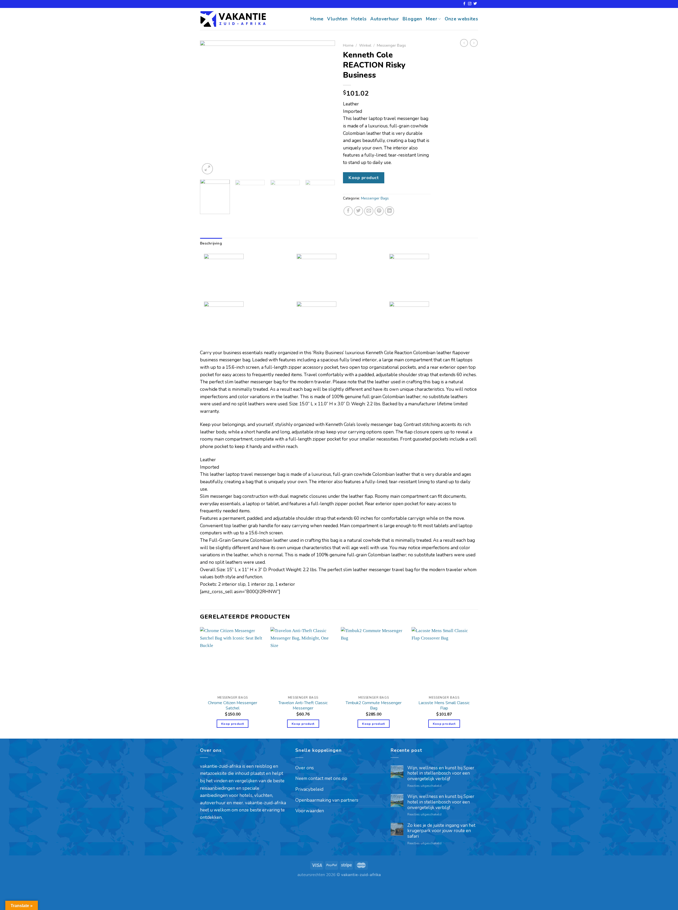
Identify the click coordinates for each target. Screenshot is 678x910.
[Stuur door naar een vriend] (369, 211)
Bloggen (412, 19)
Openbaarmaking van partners (326, 800)
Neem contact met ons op (321, 778)
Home (316, 19)
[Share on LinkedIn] (389, 211)
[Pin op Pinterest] (379, 211)
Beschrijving (211, 243)
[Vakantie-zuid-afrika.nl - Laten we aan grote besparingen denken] (233, 19)
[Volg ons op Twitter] (475, 4)
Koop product (364, 178)
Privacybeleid (309, 789)
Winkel (365, 45)
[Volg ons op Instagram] (469, 4)
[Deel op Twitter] (358, 211)
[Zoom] (207, 168)
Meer (431, 19)
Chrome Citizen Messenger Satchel (232, 705)
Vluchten (337, 19)
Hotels (359, 19)
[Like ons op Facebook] (464, 4)
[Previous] (209, 108)
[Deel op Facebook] (348, 211)
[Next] (326, 108)
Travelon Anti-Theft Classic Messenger (303, 705)
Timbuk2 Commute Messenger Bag (374, 705)
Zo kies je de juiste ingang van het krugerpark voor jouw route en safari (441, 831)
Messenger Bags (391, 45)
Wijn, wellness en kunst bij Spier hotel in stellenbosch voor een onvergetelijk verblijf (440, 773)
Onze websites (461, 19)
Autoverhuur (384, 19)
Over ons (304, 768)
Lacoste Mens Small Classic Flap (444, 705)
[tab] (211, 243)
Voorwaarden (309, 811)
